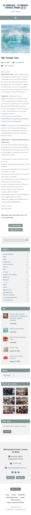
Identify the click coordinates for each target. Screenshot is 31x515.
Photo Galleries (15, 500)
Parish (5, 287)
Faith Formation (9, 66)
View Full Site (16, 489)
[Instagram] (15, 472)
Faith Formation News (17, 329)
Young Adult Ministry (10, 297)
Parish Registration (12, 497)
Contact (22, 497)
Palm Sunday (16, 225)
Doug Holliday (19, 62)
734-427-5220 (17, 463)
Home (7, 495)
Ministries (6, 277)
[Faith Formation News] (5, 332)
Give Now (7, 431)
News (5, 285)
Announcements (8, 254)
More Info (10, 477)
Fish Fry (5, 267)
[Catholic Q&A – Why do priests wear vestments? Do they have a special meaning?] (5, 317)
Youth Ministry (8, 300)
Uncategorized (8, 292)
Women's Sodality (9, 295)
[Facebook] (12, 472)
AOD (4, 257)
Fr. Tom (5, 272)
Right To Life (7, 290)
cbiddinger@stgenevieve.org (17, 468)
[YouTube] (18, 472)
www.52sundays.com (13, 202)
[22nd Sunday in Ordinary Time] (5, 340)
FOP (4, 269)
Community (7, 262)
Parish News (21, 495)
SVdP (5, 282)
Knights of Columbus (10, 274)
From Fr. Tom (14, 347)
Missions (6, 280)
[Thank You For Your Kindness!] (5, 359)
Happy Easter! (14, 230)
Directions (20, 477)
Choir (5, 259)
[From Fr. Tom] (5, 350)
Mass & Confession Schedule (15, 502)
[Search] (27, 240)
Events (14, 495)
